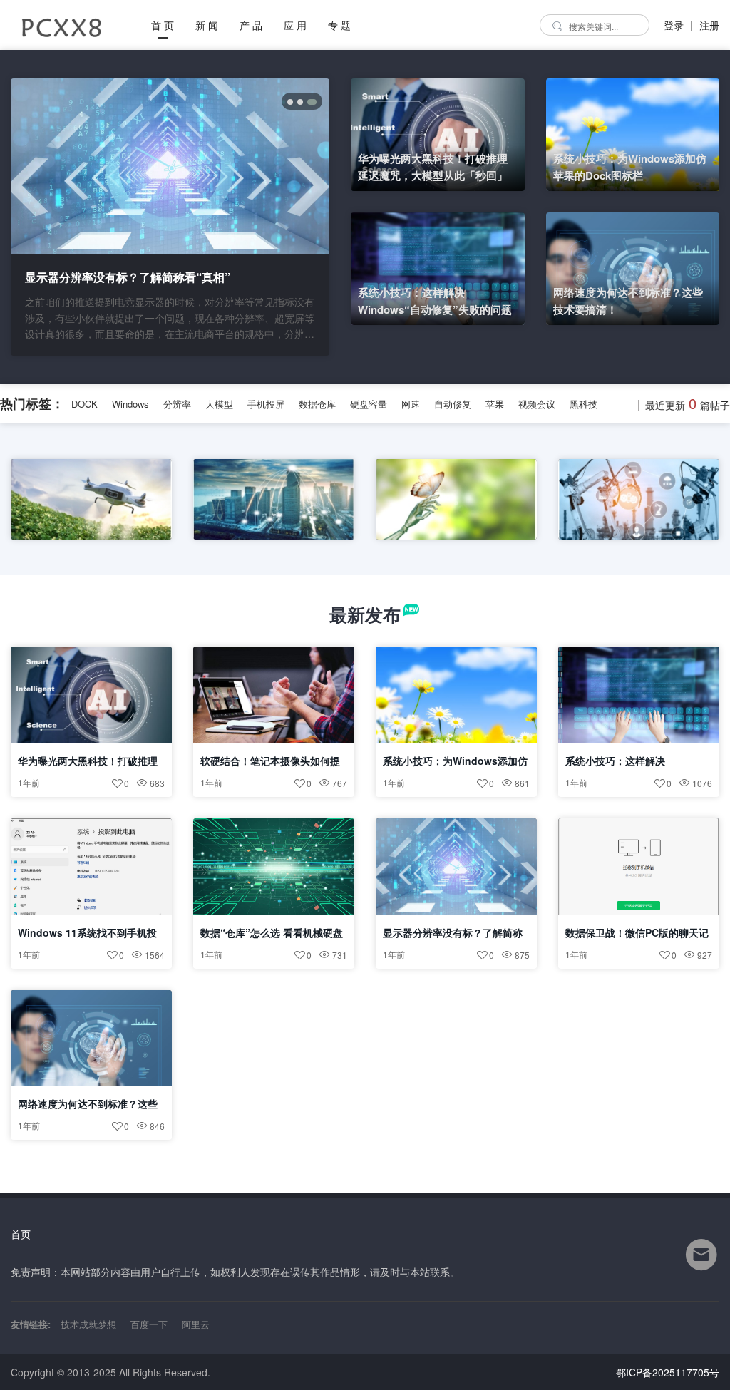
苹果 (494, 404)
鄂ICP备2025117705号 (667, 1372)
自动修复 (452, 404)
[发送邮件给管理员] (701, 1264)
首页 (21, 1234)
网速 (410, 404)
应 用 (295, 25)
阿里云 (196, 1324)
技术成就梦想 (88, 1324)
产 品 (251, 25)
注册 (709, 25)
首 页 (162, 25)
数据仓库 (317, 404)
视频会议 (536, 404)
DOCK (84, 404)
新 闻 (206, 25)
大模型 (219, 404)
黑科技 (583, 404)
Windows (130, 404)
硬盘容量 (368, 404)
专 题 (339, 25)
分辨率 (177, 404)
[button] (290, 102)
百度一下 (149, 1324)
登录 (674, 25)
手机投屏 (265, 404)
